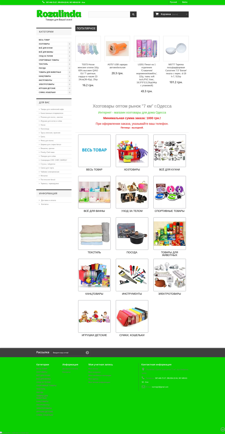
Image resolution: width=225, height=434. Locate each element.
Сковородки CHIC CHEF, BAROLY (54, 160)
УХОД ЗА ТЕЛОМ (46, 56)
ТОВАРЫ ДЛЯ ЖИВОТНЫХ (50, 72)
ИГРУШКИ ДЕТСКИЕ (47, 88)
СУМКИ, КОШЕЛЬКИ (47, 92)
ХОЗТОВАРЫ (44, 44)
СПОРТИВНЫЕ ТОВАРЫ (49, 60)
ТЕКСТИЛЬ (43, 64)
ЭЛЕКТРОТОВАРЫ (46, 84)
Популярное (86, 28)
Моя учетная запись (100, 364)
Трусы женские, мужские (50, 133)
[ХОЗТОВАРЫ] (132, 151)
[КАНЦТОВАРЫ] (94, 275)
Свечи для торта (47, 168)
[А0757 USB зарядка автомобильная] (117, 48)
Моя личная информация (99, 382)
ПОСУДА (42, 68)
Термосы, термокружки (50, 184)
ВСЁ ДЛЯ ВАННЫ (46, 52)
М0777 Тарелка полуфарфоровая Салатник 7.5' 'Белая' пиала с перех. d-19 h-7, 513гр (176, 70)
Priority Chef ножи (47, 152)
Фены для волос (47, 141)
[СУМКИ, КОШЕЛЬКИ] (132, 316)
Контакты (44, 204)
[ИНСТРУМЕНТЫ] (132, 275)
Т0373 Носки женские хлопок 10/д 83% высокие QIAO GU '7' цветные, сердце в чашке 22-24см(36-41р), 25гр (88, 72)
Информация (48, 193)
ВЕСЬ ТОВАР (44, 40)
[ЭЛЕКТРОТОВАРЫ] (169, 275)
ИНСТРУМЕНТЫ (45, 80)
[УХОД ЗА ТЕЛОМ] (132, 192)
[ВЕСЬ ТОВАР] (94, 151)
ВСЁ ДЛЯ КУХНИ (45, 48)
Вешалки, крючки (47, 148)
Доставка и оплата (48, 200)
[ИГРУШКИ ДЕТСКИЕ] (94, 316)
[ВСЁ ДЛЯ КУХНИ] (169, 151)
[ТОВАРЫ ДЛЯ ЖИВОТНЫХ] (169, 234)
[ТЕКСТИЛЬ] (94, 234)
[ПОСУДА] (132, 234)
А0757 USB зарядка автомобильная (117, 66)
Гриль (43, 137)
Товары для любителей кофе (52, 109)
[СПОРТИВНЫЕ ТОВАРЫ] (169, 192)
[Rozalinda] (60, 14)
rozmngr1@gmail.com (160, 387)
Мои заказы (93, 369)
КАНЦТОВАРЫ (45, 76)
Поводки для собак (48, 156)
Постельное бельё (48, 180)
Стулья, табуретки (48, 164)
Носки (43, 125)
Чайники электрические (50, 172)
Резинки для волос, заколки (52, 117)
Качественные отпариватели (52, 113)
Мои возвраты (94, 372)
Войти (184, 2)
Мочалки (44, 176)
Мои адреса (93, 379)
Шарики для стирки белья (51, 144)
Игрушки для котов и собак (51, 121)
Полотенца (45, 129)
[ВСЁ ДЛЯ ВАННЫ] (94, 192)
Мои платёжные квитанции (99, 375)
